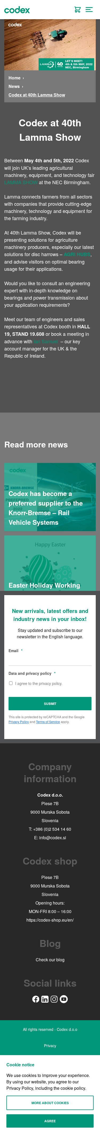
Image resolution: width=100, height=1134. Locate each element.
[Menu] (89, 9)
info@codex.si (52, 837)
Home (15, 78)
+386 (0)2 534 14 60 (52, 829)
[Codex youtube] (64, 999)
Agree (50, 1121)
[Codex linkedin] (45, 999)
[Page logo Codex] (17, 9)
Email (15, 650)
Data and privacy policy (32, 673)
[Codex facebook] (35, 999)
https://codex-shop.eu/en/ (50, 920)
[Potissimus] (77, 9)
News (14, 86)
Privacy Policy (19, 721)
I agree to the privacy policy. (38, 683)
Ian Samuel (46, 341)
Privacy (50, 1045)
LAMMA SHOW (21, 182)
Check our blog (50, 960)
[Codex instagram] (54, 999)
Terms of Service (48, 721)
